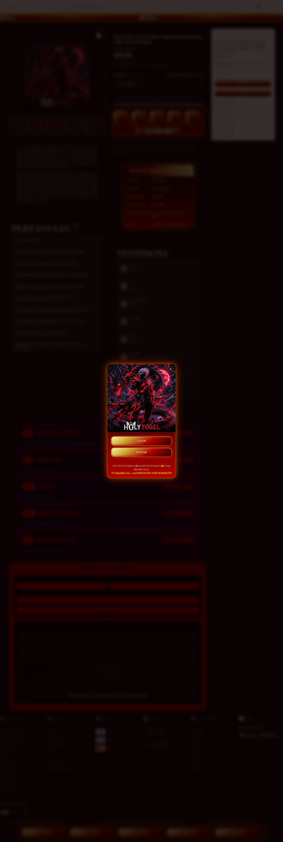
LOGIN (141, 441)
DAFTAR (141, 452)
